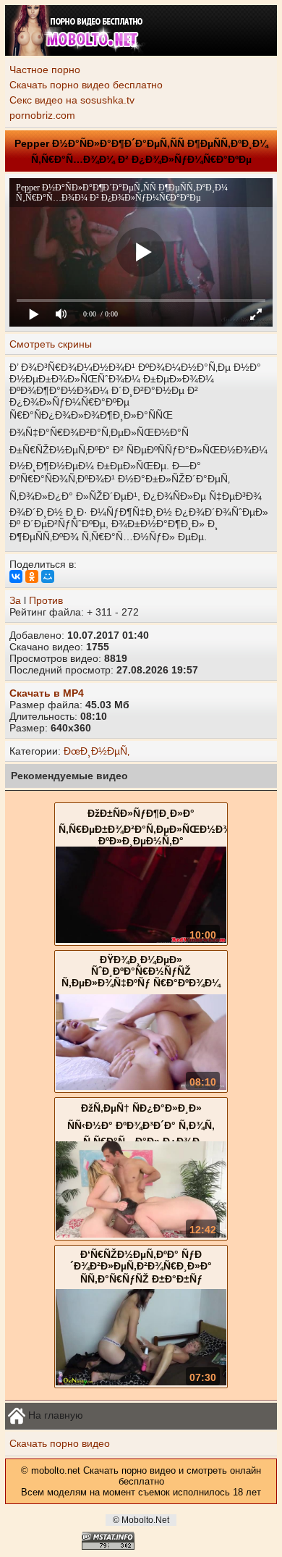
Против (46, 600)
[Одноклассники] (31, 576)
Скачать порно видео (59, 1443)
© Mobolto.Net (141, 1520)
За (15, 600)
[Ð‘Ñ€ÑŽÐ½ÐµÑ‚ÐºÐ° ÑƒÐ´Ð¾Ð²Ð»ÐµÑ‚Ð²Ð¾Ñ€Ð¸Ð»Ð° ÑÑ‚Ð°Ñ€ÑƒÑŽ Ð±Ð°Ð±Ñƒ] (141, 1382)
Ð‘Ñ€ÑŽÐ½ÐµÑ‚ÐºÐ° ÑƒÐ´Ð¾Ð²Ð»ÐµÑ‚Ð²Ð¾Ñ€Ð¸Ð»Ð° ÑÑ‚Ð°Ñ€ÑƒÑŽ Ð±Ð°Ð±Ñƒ (141, 1266)
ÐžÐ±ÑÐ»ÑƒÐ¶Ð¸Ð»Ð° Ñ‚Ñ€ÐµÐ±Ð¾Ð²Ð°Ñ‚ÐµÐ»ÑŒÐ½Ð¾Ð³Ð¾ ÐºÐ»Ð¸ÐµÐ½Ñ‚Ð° (158, 827)
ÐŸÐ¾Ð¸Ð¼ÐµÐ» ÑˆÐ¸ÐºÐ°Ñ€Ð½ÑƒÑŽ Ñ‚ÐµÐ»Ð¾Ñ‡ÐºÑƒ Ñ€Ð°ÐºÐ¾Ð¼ (141, 971)
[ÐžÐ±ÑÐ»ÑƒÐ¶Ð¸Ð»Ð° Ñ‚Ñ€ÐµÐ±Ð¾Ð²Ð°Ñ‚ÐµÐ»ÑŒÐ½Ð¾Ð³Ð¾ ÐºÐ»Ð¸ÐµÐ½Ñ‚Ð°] (141, 939)
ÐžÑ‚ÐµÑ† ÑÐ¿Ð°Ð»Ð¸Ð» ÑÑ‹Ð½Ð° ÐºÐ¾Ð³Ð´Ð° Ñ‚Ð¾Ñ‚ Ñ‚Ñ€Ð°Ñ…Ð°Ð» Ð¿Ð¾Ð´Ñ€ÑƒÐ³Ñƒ (141, 1130)
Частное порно (44, 69)
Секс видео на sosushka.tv (71, 100)
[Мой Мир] (47, 576)
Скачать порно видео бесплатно (86, 85)
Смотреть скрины (50, 344)
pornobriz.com (42, 115)
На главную (54, 1414)
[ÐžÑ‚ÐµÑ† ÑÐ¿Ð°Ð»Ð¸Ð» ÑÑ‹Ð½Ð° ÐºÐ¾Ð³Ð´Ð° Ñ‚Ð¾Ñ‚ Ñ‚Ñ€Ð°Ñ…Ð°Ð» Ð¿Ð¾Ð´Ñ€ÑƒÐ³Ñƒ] (141, 1234)
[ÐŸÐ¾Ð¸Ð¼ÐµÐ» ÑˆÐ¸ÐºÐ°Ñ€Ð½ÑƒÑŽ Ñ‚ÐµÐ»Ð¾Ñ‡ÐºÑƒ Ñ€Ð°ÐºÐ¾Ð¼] (141, 1086)
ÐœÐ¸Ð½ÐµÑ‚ (96, 751)
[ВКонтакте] (15, 576)
